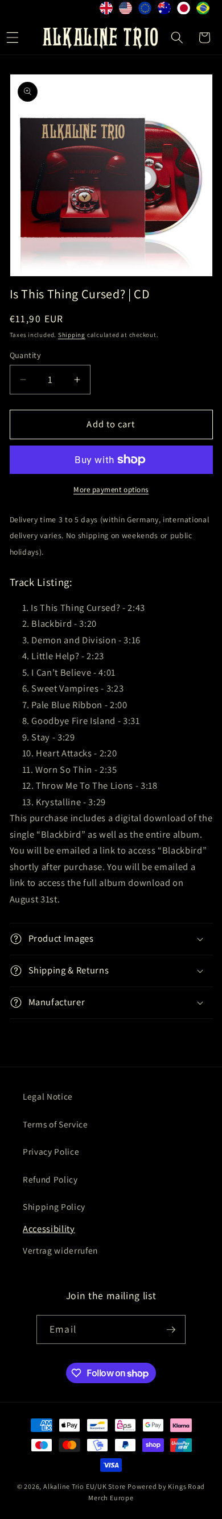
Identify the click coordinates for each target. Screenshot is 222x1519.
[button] (177, 37)
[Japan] (184, 10)
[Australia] (164, 10)
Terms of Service (55, 1124)
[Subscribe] (170, 1330)
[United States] (125, 10)
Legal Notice (48, 1096)
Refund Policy (50, 1179)
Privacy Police (51, 1151)
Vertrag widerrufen (60, 1250)
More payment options (111, 489)
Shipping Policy (54, 1206)
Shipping (71, 335)
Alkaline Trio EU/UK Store (84, 1486)
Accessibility (49, 1228)
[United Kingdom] (106, 10)
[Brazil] (203, 10)
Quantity (26, 354)
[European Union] (145, 10)
